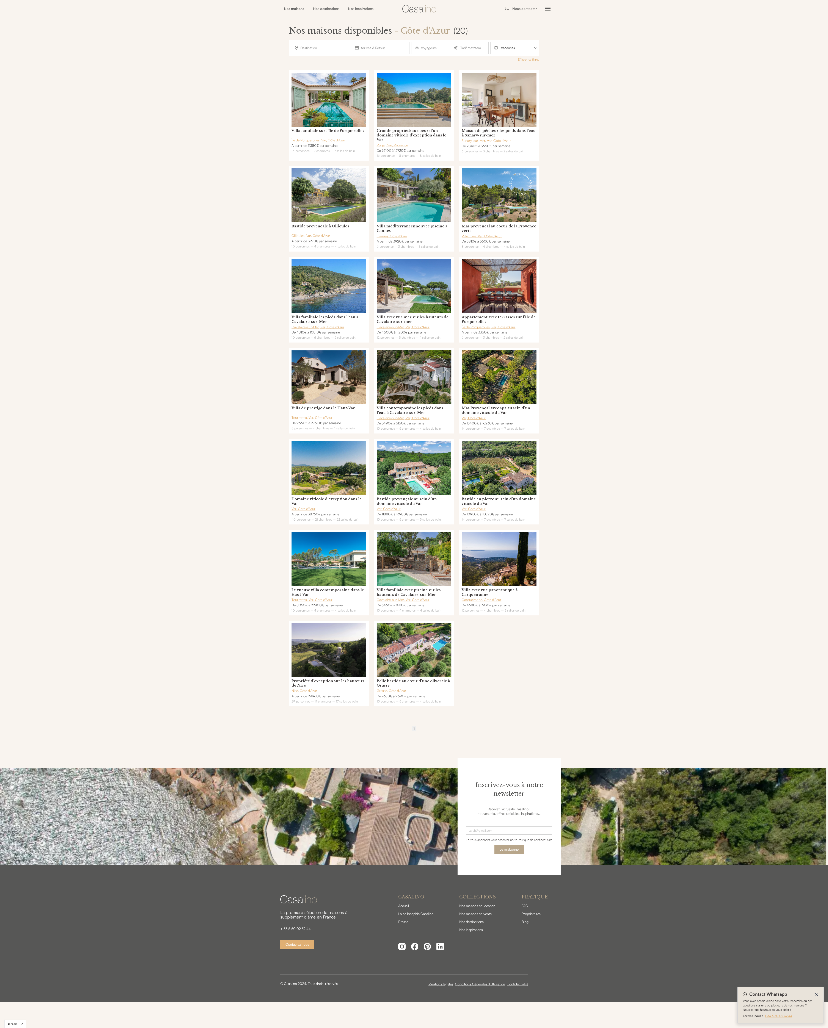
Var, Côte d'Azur (474, 418)
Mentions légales (440, 984)
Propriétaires (531, 914)
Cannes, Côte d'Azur (392, 236)
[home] (419, 8)
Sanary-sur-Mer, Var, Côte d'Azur (486, 140)
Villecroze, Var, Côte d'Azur (482, 236)
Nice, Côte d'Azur (304, 690)
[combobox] (15, 1024)
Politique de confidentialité (535, 840)
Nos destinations (326, 8)
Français (12, 1023)
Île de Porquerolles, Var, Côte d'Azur (318, 140)
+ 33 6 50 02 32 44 (295, 928)
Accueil (403, 906)
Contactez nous (297, 944)
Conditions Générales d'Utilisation (480, 984)
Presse (403, 922)
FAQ (525, 906)
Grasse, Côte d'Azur (391, 690)
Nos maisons (294, 8)
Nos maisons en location (477, 906)
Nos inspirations (360, 8)
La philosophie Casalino (415, 914)
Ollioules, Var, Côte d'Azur (311, 235)
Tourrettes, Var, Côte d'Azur (312, 417)
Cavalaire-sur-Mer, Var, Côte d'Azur (318, 327)
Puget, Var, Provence (392, 145)
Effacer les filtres (528, 59)
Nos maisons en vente (475, 914)
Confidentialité (517, 984)
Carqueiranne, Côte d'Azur (481, 600)
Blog (525, 922)
